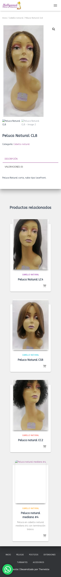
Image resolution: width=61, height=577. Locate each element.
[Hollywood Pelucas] (12, 5)
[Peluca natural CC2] (30, 405)
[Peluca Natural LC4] (30, 244)
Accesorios (38, 562)
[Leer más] (44, 286)
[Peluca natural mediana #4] (30, 481)
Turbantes (22, 562)
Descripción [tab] (11, 159)
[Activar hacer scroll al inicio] (55, 571)
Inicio (4, 18)
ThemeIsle (44, 569)
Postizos (33, 555)
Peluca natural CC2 (30, 440)
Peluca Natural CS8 (30, 360)
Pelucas (20, 555)
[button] (53, 29)
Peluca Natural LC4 (30, 279)
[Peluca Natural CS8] (30, 325)
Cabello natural (16, 18)
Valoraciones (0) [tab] (14, 167)
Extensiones (50, 555)
